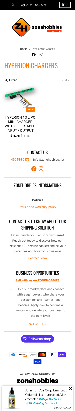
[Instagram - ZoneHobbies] (41, 55)
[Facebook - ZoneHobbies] (34, 55)
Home (23, 49)
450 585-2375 (20, 159)
